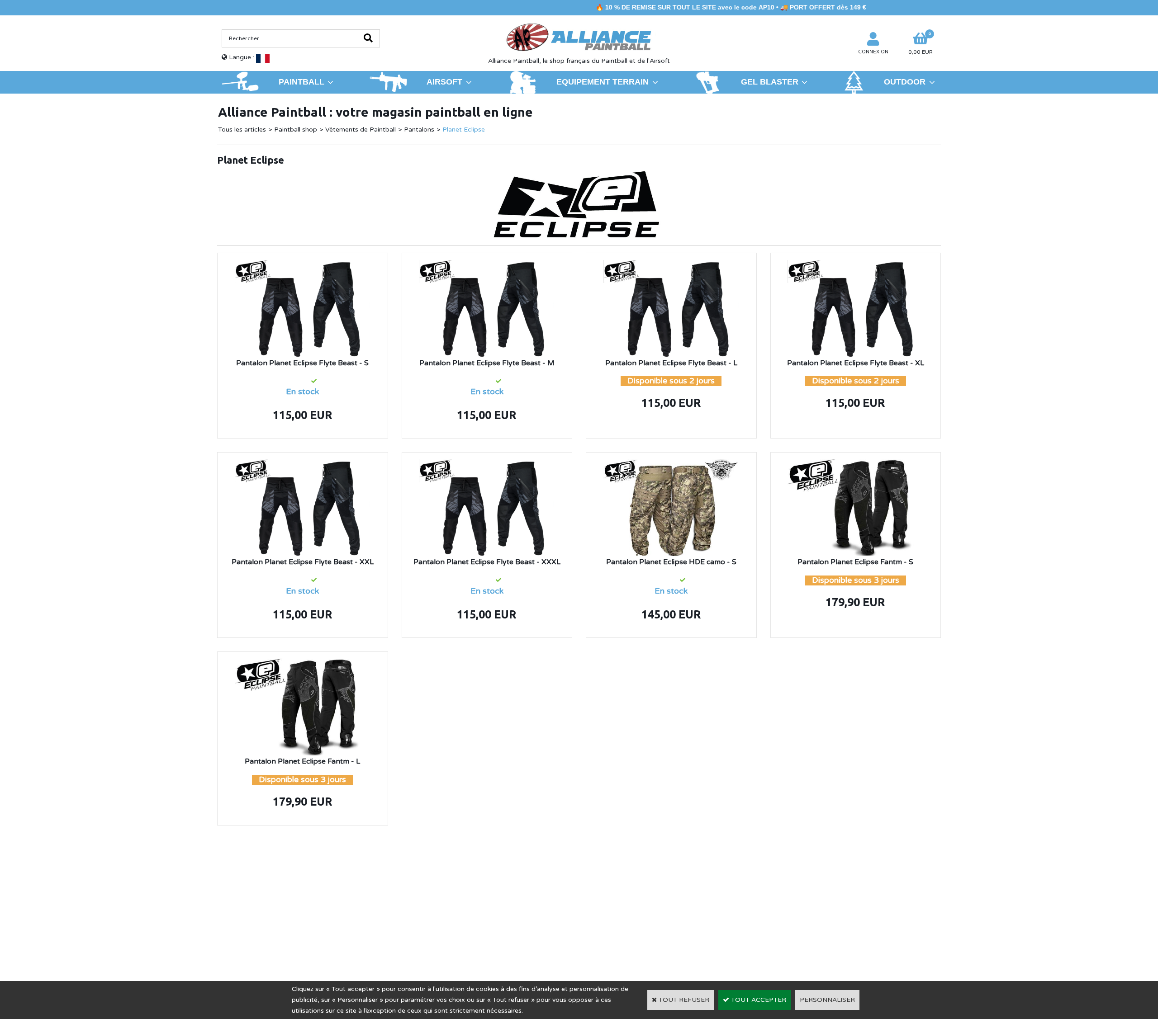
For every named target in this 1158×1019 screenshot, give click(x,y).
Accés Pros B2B (792, 927)
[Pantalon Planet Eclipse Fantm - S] (855, 464)
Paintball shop (295, 129)
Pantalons (419, 129)
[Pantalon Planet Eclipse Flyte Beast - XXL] (302, 464)
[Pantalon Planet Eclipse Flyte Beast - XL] (855, 265)
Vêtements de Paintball (360, 129)
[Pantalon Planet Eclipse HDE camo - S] (671, 464)
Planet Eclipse (463, 129)
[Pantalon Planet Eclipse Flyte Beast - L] (671, 265)
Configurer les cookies (259, 928)
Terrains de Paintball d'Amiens (296, 915)
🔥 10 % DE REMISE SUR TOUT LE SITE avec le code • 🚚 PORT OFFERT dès (658, 7)
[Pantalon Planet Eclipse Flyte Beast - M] (487, 265)
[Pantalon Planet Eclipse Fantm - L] (302, 664)
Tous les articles (242, 129)
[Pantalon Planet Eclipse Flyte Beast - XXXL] (487, 464)
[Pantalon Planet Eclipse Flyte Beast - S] (302, 265)
